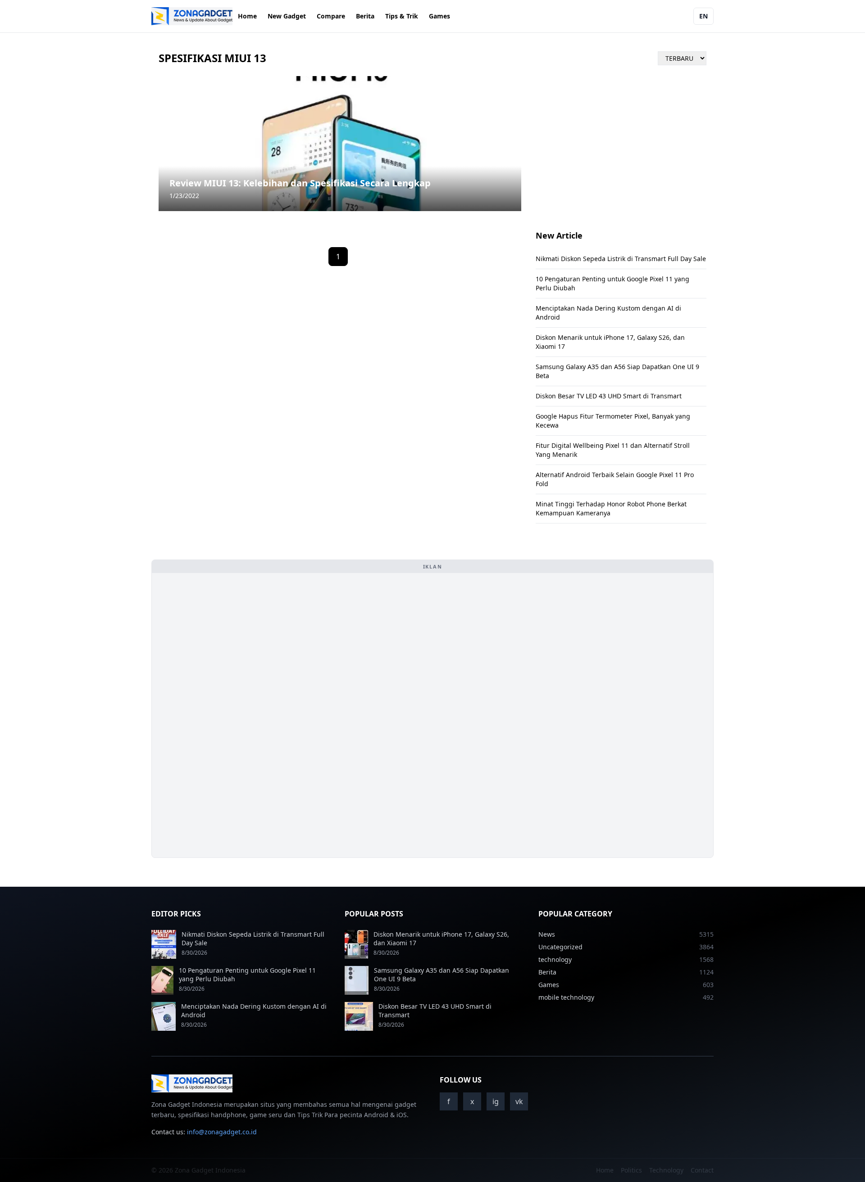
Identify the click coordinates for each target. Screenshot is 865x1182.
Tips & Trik (401, 16)
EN (703, 16)
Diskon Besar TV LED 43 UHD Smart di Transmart (609, 396)
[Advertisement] (226, 715)
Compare (331, 16)
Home (247, 16)
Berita (365, 16)
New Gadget (287, 16)
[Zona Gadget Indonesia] (191, 16)
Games (439, 16)
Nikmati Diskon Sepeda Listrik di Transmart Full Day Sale (621, 258)
